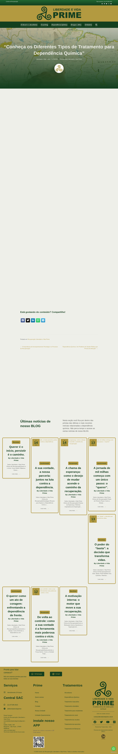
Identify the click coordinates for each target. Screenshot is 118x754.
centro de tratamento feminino (27, 395)
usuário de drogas (44, 412)
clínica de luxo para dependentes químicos (57, 397)
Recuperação (73, 463)
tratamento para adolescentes (81, 407)
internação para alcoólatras (57, 401)
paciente (57, 189)
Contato (37, 706)
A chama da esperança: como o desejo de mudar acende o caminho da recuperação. (73, 479)
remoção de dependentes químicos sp (51, 403)
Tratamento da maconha (72, 724)
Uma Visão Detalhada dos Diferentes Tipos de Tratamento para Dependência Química (53, 161)
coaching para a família (52, 399)
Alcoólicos (66, 216)
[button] (96, 25)
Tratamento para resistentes (74, 711)
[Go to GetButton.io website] (114, 752)
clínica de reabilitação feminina (91, 397)
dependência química (51, 221)
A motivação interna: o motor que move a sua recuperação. (73, 603)
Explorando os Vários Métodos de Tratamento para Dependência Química (49, 159)
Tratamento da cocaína (72, 720)
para (84, 230)
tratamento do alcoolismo (67, 405)
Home (37, 692)
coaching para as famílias (75, 399)
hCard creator (21, 732)
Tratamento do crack (71, 715)
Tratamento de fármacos (72, 729)
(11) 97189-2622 (12, 705)
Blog (36, 701)
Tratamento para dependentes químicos (71, 409)
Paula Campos (8, 715)
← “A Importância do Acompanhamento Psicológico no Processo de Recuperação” (39, 347)
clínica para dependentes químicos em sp (29, 399)
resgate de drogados (65, 403)
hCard (7, 732)
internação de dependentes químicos (43, 401)
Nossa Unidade (40, 711)
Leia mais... (16, 474)
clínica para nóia (43, 399)
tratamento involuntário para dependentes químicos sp (62, 407)
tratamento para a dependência (29, 180)
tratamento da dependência (48, 219)
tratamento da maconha (91, 403)
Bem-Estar (73, 591)
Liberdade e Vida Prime (43, 59)
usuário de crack (36, 412)
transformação (44, 463)
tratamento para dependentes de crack (53, 409)
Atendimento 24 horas (14, 692)
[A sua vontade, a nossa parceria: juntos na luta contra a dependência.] (44, 449)
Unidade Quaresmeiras (42, 715)
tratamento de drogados (43, 405)
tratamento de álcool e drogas (55, 405)
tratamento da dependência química (78, 403)
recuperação (82, 232)
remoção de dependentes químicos (90, 401)
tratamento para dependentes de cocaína (35, 409)
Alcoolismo (68, 692)
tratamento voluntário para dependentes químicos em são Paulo (69, 410)
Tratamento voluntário (72, 706)
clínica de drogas (44, 397)
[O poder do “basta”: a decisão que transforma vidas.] (101, 526)
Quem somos (39, 697)
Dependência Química (72, 697)
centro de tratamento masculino (41, 395)
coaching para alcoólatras (63, 399)
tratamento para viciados (85, 409)
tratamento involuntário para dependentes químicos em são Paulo (35, 407)
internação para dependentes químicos (72, 401)
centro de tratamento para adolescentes (57, 395)
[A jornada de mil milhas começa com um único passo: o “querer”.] (101, 449)
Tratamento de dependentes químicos (28, 405)
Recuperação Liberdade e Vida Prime (71, 59)
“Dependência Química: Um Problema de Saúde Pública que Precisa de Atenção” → (80, 347)
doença (40, 174)
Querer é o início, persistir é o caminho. (16, 450)
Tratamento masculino (72, 701)
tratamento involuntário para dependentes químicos (85, 405)
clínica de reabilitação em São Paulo (76, 397)
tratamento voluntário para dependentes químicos (43, 410)
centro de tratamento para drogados (75, 395)
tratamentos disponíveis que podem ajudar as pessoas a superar (39, 178)
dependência (56, 288)
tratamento (36, 183)
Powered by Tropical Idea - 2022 (103, 727)
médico (90, 254)
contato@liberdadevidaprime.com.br (103, 716)
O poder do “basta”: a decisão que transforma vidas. (102, 552)
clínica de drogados (35, 397)
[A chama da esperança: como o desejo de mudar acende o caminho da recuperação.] (73, 449)
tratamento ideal (36, 299)
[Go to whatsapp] (113, 748)
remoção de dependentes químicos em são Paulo (31, 403)
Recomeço (16, 442)
